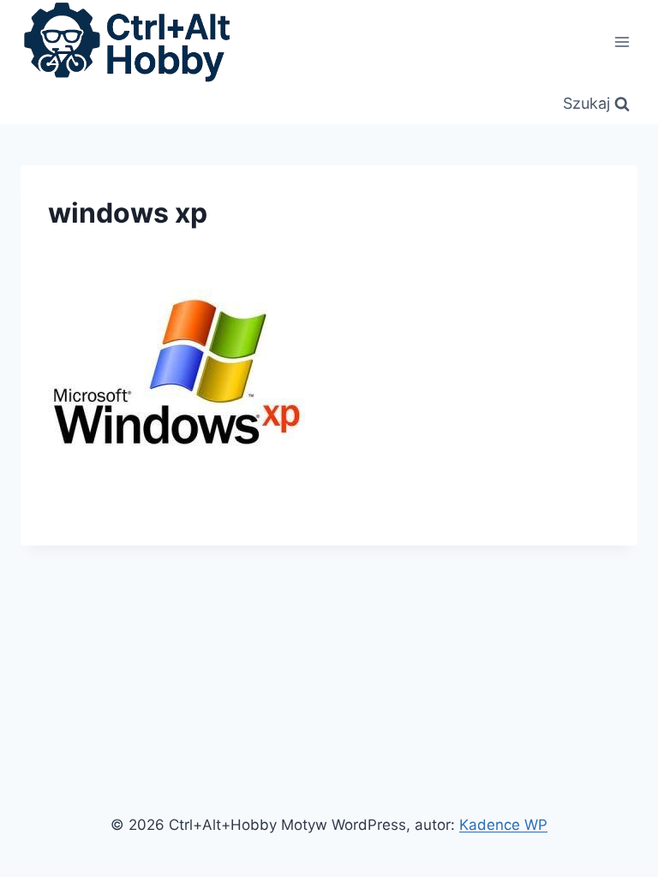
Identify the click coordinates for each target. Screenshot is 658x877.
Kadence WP (503, 824)
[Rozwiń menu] (621, 41)
